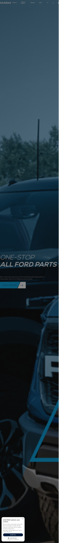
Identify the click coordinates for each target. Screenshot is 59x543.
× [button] (22, 518)
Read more (9, 531)
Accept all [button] (13, 534)
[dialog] (13, 529)
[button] (13, 538)
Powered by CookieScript (13, 539)
